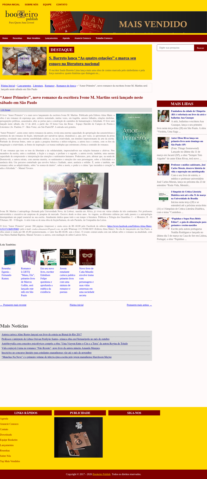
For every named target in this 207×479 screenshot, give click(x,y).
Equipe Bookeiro (8, 439)
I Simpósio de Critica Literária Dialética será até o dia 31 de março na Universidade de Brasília (188, 195)
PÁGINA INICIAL (11, 4)
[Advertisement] (76, 384)
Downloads (6, 434)
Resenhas (17, 38)
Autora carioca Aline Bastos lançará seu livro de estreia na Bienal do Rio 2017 (42, 334)
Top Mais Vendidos (10, 461)
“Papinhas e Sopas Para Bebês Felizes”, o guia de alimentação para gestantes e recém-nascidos (188, 222)
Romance (49, 85)
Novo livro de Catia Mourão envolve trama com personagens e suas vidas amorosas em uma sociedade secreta (86, 282)
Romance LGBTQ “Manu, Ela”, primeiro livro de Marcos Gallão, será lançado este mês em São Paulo (28, 282)
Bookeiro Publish (101, 474)
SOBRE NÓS (31, 4)
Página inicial (76, 305)
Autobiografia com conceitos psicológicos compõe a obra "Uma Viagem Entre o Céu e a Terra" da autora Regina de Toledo (65, 343)
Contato (4, 429)
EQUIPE (47, 4)
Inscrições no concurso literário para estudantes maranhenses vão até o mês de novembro (47, 352)
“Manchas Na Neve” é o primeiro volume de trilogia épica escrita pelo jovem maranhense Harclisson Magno (57, 357)
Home (5, 38)
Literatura (38, 85)
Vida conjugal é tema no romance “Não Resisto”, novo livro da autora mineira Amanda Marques (51, 348)
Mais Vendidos (33, 38)
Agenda (66, 38)
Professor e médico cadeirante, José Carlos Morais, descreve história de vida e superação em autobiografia (188, 168)
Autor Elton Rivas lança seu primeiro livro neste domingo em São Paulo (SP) (187, 141)
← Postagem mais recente (13, 305)
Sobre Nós (5, 456)
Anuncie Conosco (83, 38)
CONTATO (61, 4)
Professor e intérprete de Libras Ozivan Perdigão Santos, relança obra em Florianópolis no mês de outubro (55, 339)
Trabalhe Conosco (104, 38)
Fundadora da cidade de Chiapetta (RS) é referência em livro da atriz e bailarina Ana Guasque (188, 114)
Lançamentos (51, 38)
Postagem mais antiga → (139, 305)
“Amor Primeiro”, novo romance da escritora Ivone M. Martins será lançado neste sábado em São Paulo (71, 100)
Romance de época (66, 85)
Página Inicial (8, 85)
